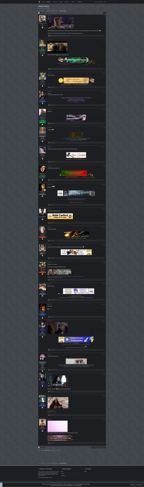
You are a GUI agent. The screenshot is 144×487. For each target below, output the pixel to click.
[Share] (103, 16)
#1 (104, 15)
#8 (104, 166)
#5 (104, 109)
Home (62, 471)
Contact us (63, 475)
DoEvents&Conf (92, 177)
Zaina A (88, 177)
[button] (51, 2)
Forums (62, 473)
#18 (104, 374)
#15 (104, 304)
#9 (104, 184)
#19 (104, 395)
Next (42, 12)
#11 (104, 227)
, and (59, 68)
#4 (104, 91)
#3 (104, 73)
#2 (104, 40)
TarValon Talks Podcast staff (79, 364)
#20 (104, 419)
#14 (104, 284)
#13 (104, 262)
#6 (104, 127)
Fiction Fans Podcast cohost (89, 364)
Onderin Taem (41, 8)
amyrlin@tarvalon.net (76, 255)
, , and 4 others (60, 35)
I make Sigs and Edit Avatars (79, 84)
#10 (104, 209)
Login (85, 471)
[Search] (104, 2)
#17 (104, 354)
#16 (104, 321)
